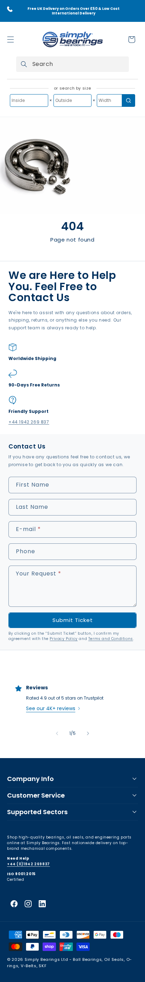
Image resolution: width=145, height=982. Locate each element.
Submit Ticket (72, 620)
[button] (10, 39)
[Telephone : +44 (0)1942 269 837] (10, 9)
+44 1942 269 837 (28, 422)
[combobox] (72, 64)
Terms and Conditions (110, 638)
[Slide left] (57, 733)
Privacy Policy (63, 638)
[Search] (24, 64)
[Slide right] (88, 733)
